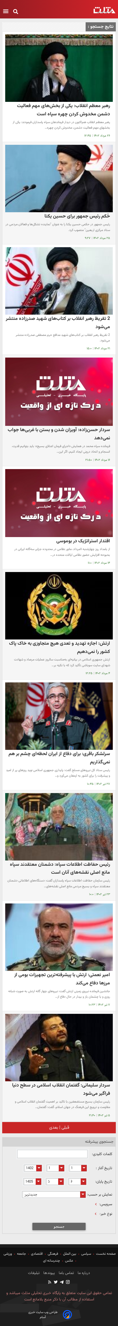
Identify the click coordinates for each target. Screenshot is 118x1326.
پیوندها (48, 1273)
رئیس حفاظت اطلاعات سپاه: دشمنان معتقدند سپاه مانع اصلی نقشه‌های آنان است (60, 868)
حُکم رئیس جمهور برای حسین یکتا (77, 216)
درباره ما (83, 1273)
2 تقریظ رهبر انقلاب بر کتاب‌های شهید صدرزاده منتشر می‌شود (58, 323)
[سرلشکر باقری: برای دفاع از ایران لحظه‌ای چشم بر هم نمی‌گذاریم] (59, 716)
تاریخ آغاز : (104, 1168)
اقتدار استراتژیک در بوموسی (83, 541)
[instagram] (67, 1282)
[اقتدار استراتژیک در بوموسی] (59, 503)
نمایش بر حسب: (99, 1195)
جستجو (59, 1226)
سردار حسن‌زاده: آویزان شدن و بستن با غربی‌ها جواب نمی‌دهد (59, 434)
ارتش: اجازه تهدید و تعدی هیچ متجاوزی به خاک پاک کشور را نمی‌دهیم (59, 647)
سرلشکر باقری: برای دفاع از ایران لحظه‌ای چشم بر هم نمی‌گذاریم (59, 758)
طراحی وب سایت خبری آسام (43, 1315)
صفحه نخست (105, 1254)
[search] (16, 12)
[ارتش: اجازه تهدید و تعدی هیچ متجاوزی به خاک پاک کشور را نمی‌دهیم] (59, 605)
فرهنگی (53, 1254)
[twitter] (55, 1282)
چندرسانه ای (52, 1261)
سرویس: (105, 1204)
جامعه (21, 1254)
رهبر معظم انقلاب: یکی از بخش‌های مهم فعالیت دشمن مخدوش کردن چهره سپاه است (63, 110)
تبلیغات (34, 1273)
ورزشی (8, 1254)
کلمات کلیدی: (101, 1154)
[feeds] (49, 1282)
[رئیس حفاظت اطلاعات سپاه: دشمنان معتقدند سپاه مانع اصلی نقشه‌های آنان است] (59, 827)
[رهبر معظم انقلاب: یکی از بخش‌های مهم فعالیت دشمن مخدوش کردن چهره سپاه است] (59, 68)
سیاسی (86, 1254)
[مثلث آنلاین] (104, 10)
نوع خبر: (106, 1214)
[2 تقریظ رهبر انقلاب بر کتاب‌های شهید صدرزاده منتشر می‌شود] (59, 281)
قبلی (64, 1127)
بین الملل (69, 1254)
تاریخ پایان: (103, 1182)
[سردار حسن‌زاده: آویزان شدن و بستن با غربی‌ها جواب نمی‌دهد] (59, 392)
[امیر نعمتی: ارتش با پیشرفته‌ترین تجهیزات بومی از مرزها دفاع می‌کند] (59, 937)
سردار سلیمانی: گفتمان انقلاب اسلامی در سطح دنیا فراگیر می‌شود (61, 1089)
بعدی (53, 1127)
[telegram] (61, 1282)
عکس (69, 1261)
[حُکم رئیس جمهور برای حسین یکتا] (59, 178)
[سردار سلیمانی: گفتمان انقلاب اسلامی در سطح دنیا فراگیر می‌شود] (59, 1047)
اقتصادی (37, 1254)
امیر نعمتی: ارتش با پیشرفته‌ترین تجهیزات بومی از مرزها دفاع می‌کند (62, 979)
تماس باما (66, 1273)
